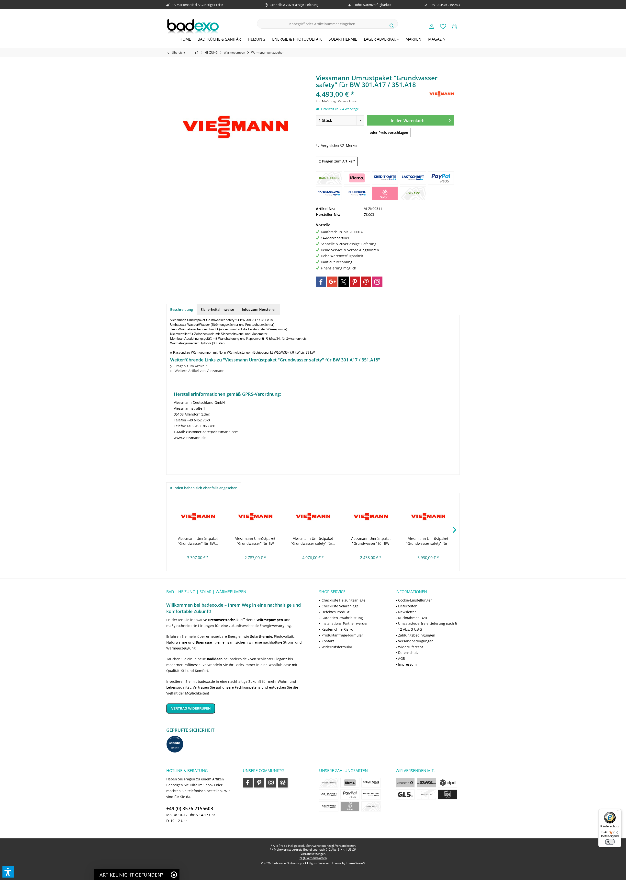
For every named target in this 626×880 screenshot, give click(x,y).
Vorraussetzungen (313, 854)
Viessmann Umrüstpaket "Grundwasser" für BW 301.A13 (255, 541)
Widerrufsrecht (410, 647)
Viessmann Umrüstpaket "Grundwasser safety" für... (313, 541)
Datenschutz (408, 652)
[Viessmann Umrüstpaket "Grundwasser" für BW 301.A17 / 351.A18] (198, 516)
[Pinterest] (355, 282)
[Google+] (332, 282)
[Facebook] (321, 282)
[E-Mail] (366, 282)
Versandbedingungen (416, 641)
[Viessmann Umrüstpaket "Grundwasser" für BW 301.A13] (255, 516)
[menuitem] (454, 26)
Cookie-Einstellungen (415, 600)
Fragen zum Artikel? (338, 161)
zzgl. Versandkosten (344, 101)
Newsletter (407, 612)
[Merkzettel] (443, 26)
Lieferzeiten (407, 606)
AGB (401, 658)
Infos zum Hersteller (259, 309)
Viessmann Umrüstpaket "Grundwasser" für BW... (198, 541)
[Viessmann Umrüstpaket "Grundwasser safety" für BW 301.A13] (313, 516)
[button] (8, 872)
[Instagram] (377, 282)
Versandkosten (345, 846)
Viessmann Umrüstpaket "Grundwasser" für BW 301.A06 (371, 541)
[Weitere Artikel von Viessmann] (441, 93)
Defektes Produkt (335, 612)
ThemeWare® (355, 863)
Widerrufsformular (337, 647)
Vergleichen (330, 145)
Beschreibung (181, 309)
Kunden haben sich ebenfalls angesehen (203, 488)
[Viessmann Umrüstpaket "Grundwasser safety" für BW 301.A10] (428, 516)
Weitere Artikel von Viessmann (199, 370)
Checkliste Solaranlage (340, 606)
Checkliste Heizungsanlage (343, 600)
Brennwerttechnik (223, 619)
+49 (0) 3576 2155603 (189, 808)
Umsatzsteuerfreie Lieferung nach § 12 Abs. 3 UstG (427, 626)
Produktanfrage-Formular (342, 635)
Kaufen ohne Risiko (337, 629)
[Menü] (618, 812)
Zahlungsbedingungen (416, 635)
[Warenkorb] (454, 26)
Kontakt (328, 641)
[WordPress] (283, 782)
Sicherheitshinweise (217, 309)
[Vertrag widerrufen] (236, 708)
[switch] (610, 842)
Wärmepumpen (270, 619)
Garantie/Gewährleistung (342, 617)
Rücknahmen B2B (412, 617)
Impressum (407, 664)
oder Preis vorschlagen (389, 132)
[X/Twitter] (343, 282)
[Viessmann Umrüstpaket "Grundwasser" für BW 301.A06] (371, 516)
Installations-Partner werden (345, 623)
